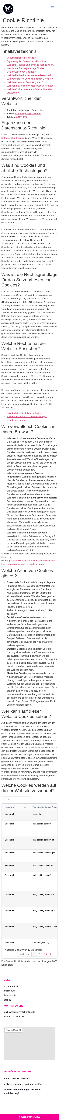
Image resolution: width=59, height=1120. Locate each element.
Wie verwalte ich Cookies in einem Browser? (30, 78)
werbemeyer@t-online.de (28, 113)
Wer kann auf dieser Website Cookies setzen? (30, 85)
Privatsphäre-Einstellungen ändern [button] (24, 413)
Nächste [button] (48, 954)
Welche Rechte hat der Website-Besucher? (29, 75)
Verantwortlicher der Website (21, 58)
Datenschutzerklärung (12, 138)
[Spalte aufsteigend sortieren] (25, 807)
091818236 (21, 117)
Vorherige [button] (25, 954)
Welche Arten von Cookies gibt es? (25, 82)
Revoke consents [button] (16, 420)
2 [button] (39, 954)
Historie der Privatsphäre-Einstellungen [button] (27, 416)
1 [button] (34, 954)
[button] (52, 7)
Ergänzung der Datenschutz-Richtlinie (26, 61)
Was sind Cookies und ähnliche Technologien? (30, 64)
